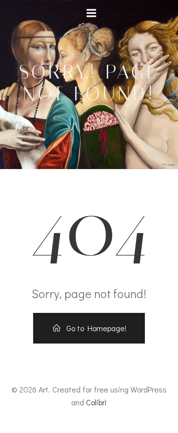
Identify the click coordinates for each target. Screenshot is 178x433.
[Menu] (91, 13)
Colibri (96, 402)
